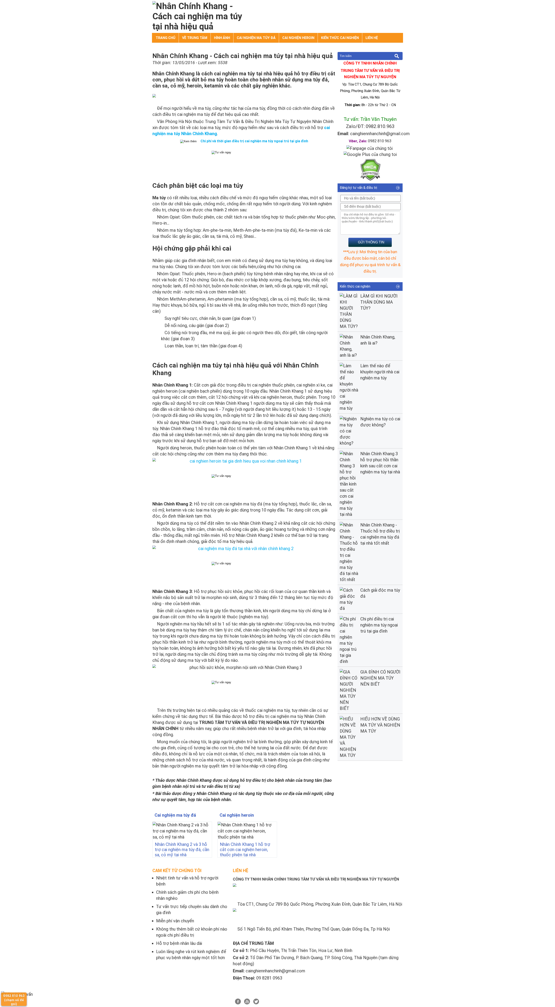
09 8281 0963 (269, 978)
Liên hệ (372, 38)
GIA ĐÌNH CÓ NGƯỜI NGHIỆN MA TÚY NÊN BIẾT (380, 678)
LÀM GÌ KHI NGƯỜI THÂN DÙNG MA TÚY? (379, 302)
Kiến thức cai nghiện (340, 38)
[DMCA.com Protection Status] (370, 179)
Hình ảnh (222, 38)
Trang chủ (165, 38)
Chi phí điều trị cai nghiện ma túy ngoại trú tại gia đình (379, 625)
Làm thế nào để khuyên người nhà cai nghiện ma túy (379, 371)
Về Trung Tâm (194, 38)
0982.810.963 (380, 126)
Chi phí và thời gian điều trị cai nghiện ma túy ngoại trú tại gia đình (254, 141)
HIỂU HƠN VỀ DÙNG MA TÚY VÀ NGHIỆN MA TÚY (380, 725)
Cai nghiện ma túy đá (256, 38)
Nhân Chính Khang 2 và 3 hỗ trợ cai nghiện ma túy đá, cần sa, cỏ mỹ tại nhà (182, 849)
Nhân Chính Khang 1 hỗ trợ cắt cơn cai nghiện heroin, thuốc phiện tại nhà (245, 849)
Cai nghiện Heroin (298, 38)
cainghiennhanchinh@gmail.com (380, 133)
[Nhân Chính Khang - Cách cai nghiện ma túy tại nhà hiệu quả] (197, 26)
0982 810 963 (379, 141)
